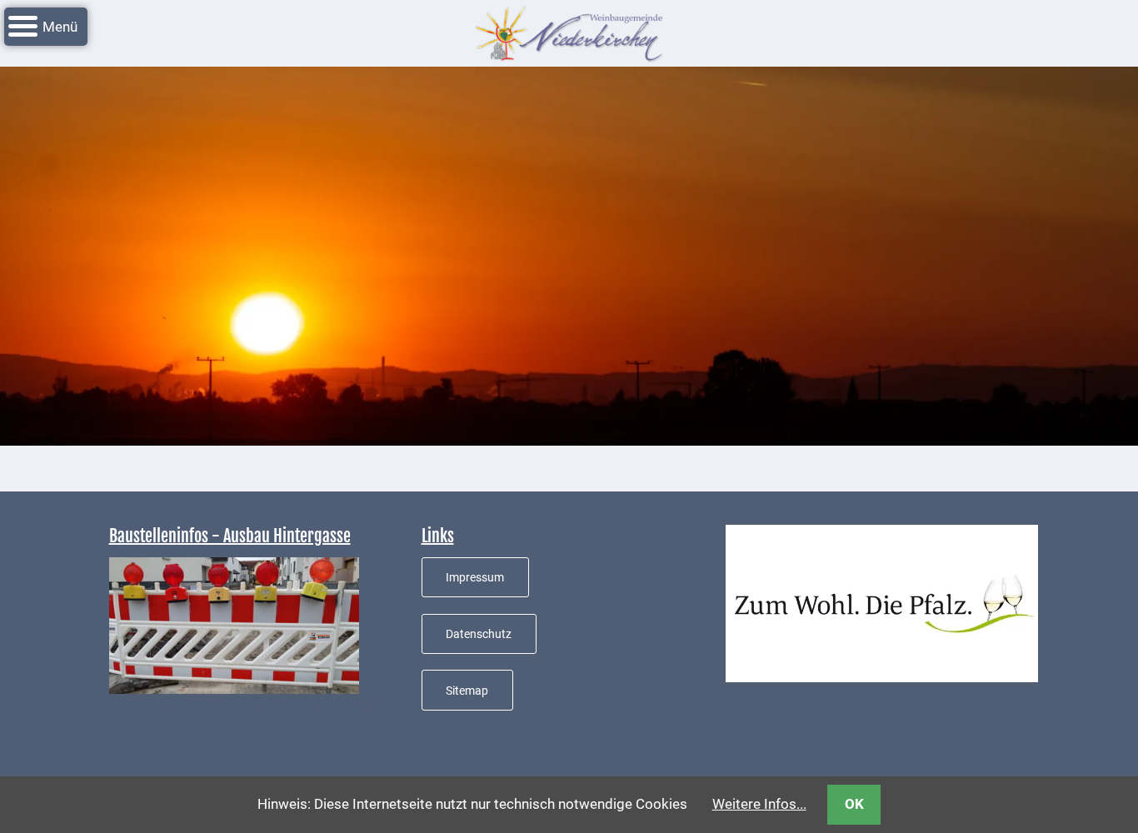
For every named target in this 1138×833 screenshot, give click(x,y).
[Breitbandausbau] (234, 624)
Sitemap (467, 690)
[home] (569, 31)
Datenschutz (479, 634)
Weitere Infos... (759, 804)
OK (854, 804)
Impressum (475, 577)
